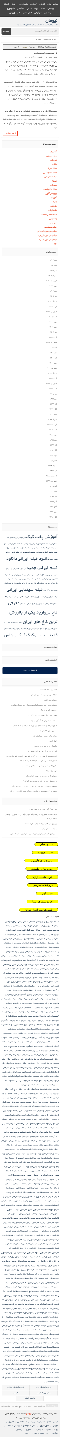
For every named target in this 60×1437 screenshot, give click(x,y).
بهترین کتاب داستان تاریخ (29, 1007)
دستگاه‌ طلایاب (32, 1106)
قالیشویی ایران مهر (27, 1214)
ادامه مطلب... (10, 133)
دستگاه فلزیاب (44, 1106)
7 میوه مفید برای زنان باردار (47, 922)
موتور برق (18, 623)
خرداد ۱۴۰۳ (52, 276)
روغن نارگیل (46, 579)
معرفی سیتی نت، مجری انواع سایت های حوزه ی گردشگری (34, 705)
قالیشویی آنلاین (34, 1210)
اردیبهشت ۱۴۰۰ (51, 378)
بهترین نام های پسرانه (15, 1003)
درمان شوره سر (10, 1098)
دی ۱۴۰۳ (53, 260)
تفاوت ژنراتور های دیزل (48, 1016)
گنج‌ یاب (36, 1373)
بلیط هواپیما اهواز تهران (39, 909)
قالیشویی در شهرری (30, 1231)
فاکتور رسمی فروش (13, 1188)
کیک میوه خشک (31, 1369)
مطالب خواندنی (49, 173)
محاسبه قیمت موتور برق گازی (42, 604)
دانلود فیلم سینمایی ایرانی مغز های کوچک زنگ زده (28, 1076)
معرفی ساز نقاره (25, 604)
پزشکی (51, 9)
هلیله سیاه (24, 629)
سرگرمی (20, 9)
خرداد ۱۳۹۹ (52, 419)
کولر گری (53, 741)
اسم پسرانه (6, 960)
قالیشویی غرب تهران (45, 1248)
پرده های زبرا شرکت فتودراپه (39, 1330)
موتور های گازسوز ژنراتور (37, 629)
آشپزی (42, 4)
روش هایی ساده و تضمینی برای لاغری (42, 715)
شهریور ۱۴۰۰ (51, 368)
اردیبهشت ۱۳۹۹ (51, 424)
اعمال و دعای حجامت (48, 689)
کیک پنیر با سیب (46, 1373)
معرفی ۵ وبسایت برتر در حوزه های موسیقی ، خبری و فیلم (34, 786)
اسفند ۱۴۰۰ (52, 347)
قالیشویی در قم (16, 1235)
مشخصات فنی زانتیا (49, 829)
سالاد (46, 1128)
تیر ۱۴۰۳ (53, 270)
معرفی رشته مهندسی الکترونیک (42, 1278)
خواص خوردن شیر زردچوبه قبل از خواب (37, 1050)
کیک (30, 635)
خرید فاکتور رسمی (45, 1046)
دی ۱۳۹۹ (53, 399)
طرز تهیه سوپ (39, 1154)
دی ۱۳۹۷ (53, 496)
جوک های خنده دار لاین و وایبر (36, 1033)
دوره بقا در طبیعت (42, 868)
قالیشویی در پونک (15, 1240)
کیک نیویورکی (19, 1369)
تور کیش (44, 1020)
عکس (29, 9)
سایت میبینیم (45, 852)
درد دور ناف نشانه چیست (48, 1098)
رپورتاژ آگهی (50, 193)
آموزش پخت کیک (42, 537)
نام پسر (53, 1308)
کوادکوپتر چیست (28, 1364)
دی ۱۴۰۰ (53, 353)
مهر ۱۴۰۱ (53, 327)
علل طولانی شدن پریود (26, 1179)
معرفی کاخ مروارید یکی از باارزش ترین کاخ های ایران (33, 612)
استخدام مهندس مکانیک (37, 947)
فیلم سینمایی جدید (47, 239)
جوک (36, 9)
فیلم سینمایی (50, 227)
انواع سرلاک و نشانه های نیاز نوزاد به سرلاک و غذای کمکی (34, 725)
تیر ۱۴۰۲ (53, 296)
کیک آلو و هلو (11, 1364)
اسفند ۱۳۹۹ (52, 389)
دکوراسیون (23, 4)
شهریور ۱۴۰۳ (51, 265)
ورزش (12, 13)
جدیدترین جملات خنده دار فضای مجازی (39, 1025)
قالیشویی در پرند (30, 1240)
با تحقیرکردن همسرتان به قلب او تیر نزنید (34, 990)
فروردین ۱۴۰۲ (51, 311)
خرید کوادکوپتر (31, 1046)
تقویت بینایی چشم (33, 544)
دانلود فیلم (46, 844)
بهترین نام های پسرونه (50, 1007)
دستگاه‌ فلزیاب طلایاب (17, 1106)
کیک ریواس (14, 635)
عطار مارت (11, 579)
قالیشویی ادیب (21, 1210)
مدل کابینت (27, 1274)
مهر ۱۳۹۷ (53, 512)
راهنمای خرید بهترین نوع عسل (45, 746)
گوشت (30, 1373)
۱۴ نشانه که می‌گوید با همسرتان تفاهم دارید (35, 1377)
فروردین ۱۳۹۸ (51, 481)
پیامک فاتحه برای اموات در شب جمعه (39, 1334)
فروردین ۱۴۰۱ (51, 342)
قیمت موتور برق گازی (38, 597)
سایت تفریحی (50, 177)
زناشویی (47, 13)
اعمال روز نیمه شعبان (36, 969)
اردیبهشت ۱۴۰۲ (51, 306)
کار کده (6, 1351)
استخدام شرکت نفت (38, 943)
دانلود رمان (41, 1072)
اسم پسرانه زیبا (36, 965)
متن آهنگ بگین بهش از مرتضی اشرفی (42, 809)
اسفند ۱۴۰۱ (52, 317)
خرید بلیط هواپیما (42, 901)
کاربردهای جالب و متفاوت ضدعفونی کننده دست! (38, 766)
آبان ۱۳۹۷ (53, 507)
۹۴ (55, 244)
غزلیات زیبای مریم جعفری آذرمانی (44, 695)
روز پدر (5, 1124)
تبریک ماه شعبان (47, 544)
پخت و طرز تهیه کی (9, 1326)
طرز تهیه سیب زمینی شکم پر (46, 39)
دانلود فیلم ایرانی (34, 558)
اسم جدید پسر (38, 952)
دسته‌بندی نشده (49, 214)
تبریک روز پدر (13, 1007)
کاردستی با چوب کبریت (19, 1351)
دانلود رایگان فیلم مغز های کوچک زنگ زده (38, 1068)
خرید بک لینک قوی (43, 1387)
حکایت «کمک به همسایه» (45, 552)
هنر (18, 13)
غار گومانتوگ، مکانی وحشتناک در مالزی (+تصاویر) (24, 1184)
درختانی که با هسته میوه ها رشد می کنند (37, 1093)
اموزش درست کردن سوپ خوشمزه (39, 973)
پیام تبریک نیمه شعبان (12, 629)
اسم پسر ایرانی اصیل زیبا (19, 965)
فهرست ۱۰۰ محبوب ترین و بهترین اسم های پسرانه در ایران (26, 1201)
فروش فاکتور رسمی (39, 1192)
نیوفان (53, 181)
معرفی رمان (23, 1278)
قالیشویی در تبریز (47, 1222)
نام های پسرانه (21, 1304)
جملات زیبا (24, 548)
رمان (11, 1124)
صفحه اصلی (53, 4)
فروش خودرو (53, 1192)
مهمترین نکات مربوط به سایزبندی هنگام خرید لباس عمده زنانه (33, 791)
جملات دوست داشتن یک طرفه (38, 1029)
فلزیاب (56, 1197)
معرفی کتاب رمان (52, 1287)
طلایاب (37, 1171)
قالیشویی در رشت (51, 1227)
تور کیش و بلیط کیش (31, 1020)
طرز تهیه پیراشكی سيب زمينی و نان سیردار (26, 1158)
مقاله (43, 9)
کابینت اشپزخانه (27, 1347)
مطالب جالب (51, 168)
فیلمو (16, 1393)
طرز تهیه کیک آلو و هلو (24, 1162)
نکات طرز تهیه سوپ (28, 1317)
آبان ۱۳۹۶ (53, 517)
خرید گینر (47, 893)
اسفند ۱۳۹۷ (52, 486)
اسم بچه (48, 952)
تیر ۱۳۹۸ (53, 471)
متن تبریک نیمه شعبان (50, 1270)
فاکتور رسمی (27, 1188)
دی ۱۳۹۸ (53, 440)
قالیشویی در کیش (37, 1244)
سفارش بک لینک (43, 1393)
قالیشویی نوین (15, 1253)
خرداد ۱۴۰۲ (52, 301)
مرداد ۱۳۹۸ (52, 466)
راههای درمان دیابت (14, 575)
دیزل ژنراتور (44, 1119)
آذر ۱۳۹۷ (53, 502)
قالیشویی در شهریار (14, 1231)
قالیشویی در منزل (44, 1240)
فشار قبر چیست (12, 1192)
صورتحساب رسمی (25, 1145)
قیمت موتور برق (52, 597)
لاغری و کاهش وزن (23, 597)
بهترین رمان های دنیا (33, 1003)
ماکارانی (17, 1261)
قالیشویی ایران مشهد (44, 1214)
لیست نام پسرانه (28, 1261)
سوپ (46, 1136)
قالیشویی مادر (53, 1253)
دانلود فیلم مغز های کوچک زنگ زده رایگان (35, 1089)
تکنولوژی (11, 9)
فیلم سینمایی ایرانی (47, 235)
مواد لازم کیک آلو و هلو (27, 1296)
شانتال (5, 1136)
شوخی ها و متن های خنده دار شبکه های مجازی (40, 1141)
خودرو (52, 1055)
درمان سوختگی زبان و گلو (27, 1098)
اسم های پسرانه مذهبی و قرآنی (46, 960)
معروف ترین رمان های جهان (34, 1287)
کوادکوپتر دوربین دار (24, 1360)
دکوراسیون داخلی (22, 1115)
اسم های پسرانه (27, 956)
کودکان (6, 4)
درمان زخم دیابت (50, 771)
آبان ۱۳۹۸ (53, 450)
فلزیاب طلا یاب (47, 1197)
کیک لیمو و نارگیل (45, 1369)
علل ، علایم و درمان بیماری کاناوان (22, 1175)
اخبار (13, 4)
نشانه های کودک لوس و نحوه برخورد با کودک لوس (32, 1313)
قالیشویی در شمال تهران (49, 1231)
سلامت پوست (37, 579)
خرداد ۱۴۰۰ (52, 373)
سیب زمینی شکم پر (16, 1136)
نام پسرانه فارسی (33, 1308)
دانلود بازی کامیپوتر (41, 860)
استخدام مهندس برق (20, 943)
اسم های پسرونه (26, 960)
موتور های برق (52, 629)
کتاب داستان (13, 1356)
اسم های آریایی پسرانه (22, 952)
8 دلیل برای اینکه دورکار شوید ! (40, 926)
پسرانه (53, 185)
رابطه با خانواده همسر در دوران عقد (23, 1119)
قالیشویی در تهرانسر (30, 1222)
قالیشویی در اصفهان (20, 1218)
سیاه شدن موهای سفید (23, 579)
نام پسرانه (44, 1308)
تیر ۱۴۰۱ (53, 332)
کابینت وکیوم (46, 1351)
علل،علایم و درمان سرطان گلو (47, 583)
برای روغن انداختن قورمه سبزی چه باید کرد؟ (40, 781)
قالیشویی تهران (52, 1218)
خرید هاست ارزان (42, 877)
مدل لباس (27, 13)
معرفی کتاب (11, 1283)
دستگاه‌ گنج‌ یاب (30, 1111)
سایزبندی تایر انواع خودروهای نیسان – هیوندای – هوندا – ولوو (33, 834)
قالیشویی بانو (13, 1214)
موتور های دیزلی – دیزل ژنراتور (45, 736)
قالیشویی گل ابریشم (47, 1257)
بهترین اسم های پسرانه (21, 999)
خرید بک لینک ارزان (16, 1387)
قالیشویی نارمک (28, 1253)
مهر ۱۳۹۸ (53, 455)
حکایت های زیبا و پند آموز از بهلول (45, 1038)
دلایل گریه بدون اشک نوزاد (41, 1115)
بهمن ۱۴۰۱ (52, 322)
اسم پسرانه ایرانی (51, 965)
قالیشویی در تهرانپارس (12, 1222)
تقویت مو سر (54, 1020)
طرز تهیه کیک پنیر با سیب (22, 1167)
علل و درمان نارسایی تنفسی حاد (25, 583)
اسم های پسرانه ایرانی (10, 956)
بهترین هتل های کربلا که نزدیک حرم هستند (41, 824)
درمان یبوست (26, 575)
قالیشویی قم (14, 1248)
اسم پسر (15, 960)
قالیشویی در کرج (52, 1244)
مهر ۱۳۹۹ (53, 414)
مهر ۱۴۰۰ (53, 363)
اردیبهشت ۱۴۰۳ (51, 281)
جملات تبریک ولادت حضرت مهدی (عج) (41, 548)
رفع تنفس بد (19, 1124)
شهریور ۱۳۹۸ (51, 460)
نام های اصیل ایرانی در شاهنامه (40, 1304)
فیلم (57, 1205)
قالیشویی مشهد (41, 1253)
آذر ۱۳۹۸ (53, 445)
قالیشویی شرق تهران (21, 1244)
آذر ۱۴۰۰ (53, 358)
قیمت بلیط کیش (31, 1257)
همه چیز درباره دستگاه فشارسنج (18, 1321)
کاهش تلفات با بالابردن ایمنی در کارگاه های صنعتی (39, 1356)
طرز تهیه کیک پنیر (40, 1167)
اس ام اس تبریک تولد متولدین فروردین (42, 751)
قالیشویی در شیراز (51, 1235)
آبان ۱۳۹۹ (53, 409)
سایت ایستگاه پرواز (24, 1128)
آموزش (33, 4)
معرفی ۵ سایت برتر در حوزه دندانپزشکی (41, 776)
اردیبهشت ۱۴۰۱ (51, 337)
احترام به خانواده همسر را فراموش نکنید (21, 934)
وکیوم (20, 1326)
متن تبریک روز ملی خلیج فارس (32, 1265)
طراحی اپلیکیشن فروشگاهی (30, 1149)
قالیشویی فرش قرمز (28, 1248)
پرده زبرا (55, 1330)
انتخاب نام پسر (18, 973)
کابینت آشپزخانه (41, 1347)
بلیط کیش (37, 995)
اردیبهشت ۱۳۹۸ (51, 476)
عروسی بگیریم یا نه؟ (49, 710)
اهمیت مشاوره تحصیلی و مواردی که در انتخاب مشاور (37, 982)
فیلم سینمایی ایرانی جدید (16, 1205)
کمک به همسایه (39, 636)
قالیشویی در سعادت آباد (34, 1227)
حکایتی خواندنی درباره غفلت (25, 552)
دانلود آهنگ (30, 1398)
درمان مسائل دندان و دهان (41, 575)
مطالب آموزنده (50, 189)
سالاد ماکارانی (38, 1128)
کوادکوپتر (38, 1360)
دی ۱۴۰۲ (53, 291)
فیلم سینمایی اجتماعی (46, 231)
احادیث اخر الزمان (46, 934)
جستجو (6, 31)
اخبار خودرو (54, 939)
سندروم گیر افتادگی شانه (47, 731)
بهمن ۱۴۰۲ (52, 286)
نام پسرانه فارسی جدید (15, 1308)
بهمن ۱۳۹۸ (52, 435)
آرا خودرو (22, 926)
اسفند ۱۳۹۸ (52, 430)
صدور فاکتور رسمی (41, 1145)
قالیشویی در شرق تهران (14, 1227)
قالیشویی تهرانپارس (38, 1218)
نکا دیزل (44, 1321)
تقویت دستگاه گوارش (19, 544)
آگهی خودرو (21, 930)
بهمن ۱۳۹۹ (52, 394)
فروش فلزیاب (25, 1192)
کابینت (52, 635)
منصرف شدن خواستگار (46, 1296)
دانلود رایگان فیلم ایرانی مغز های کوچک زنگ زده (29, 1055)
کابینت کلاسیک (34, 1351)
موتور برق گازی (9, 623)
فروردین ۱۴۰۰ (51, 383)
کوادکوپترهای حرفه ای (45, 1364)
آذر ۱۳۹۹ (53, 404)
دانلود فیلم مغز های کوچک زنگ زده (28, 1081)
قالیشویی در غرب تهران (33, 1235)
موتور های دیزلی (32, 1300)
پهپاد (18, 1330)
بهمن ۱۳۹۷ (52, 491)
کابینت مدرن (15, 1347)
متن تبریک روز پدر (11, 1265)
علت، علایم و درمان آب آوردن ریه (44, 720)
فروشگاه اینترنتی (43, 885)
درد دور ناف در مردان (18, 569)
